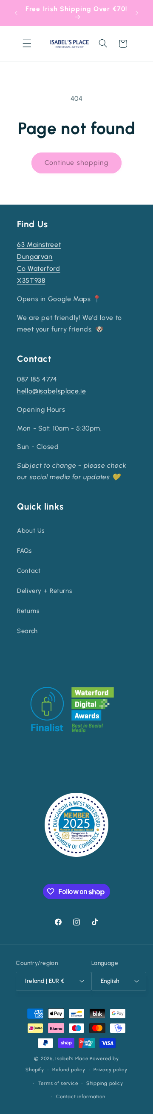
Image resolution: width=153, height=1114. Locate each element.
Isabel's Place (71, 1058)
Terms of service (58, 1083)
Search (27, 631)
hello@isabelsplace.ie (51, 391)
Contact (28, 571)
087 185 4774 (37, 379)
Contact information (80, 1096)
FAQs (24, 550)
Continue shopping (76, 162)
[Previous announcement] (16, 12)
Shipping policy (104, 1083)
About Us (31, 530)
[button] (27, 43)
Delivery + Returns (44, 591)
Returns (28, 611)
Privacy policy (110, 1070)
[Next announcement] (137, 12)
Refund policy (68, 1070)
